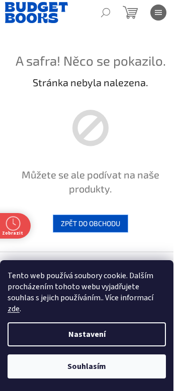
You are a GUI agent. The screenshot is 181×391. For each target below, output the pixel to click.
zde (14, 308)
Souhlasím (86, 366)
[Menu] (158, 13)
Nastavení (87, 334)
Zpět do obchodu (90, 223)
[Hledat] (106, 13)
